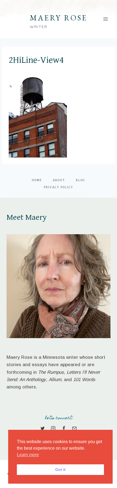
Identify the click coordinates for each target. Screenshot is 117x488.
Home (37, 180)
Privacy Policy (58, 187)
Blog (80, 180)
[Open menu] (105, 19)
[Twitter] (42, 428)
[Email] (74, 428)
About (59, 180)
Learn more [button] (28, 454)
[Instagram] (53, 428)
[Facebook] (64, 428)
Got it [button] (60, 469)
